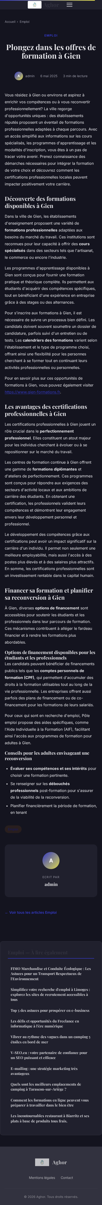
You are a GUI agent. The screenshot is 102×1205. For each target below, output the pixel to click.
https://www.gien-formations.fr (32, 392)
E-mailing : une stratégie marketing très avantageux (44, 1071)
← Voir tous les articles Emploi (31, 912)
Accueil (10, 22)
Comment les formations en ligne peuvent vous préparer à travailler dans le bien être (50, 1102)
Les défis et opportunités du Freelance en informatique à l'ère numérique (45, 1023)
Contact (67, 1178)
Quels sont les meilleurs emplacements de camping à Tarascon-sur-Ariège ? (46, 1087)
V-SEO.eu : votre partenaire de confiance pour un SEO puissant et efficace (49, 1055)
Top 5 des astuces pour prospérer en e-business (50, 1010)
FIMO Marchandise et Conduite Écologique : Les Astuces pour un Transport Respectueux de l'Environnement (51, 973)
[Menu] (69, 5)
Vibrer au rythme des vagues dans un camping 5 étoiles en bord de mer (50, 1039)
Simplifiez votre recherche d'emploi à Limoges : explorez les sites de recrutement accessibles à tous (50, 994)
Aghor (51, 4)
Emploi (24, 22)
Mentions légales (42, 1178)
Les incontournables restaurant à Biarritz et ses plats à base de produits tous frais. (50, 1118)
